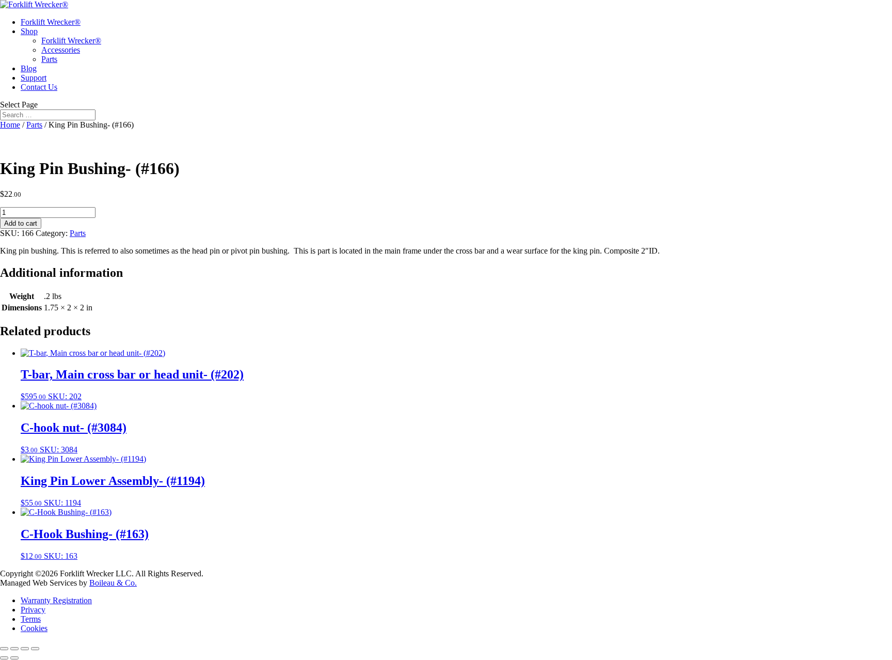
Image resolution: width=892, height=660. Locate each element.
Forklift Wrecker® (51, 22)
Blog (29, 68)
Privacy (33, 609)
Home (10, 124)
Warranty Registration (56, 600)
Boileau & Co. (113, 582)
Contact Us (39, 87)
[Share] (25, 648)
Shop (29, 31)
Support (33, 77)
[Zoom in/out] (4, 648)
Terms (31, 619)
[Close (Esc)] (35, 648)
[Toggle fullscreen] (14, 648)
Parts (49, 59)
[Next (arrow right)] (14, 657)
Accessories (60, 49)
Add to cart (20, 223)
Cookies (34, 628)
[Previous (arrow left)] (4, 657)
